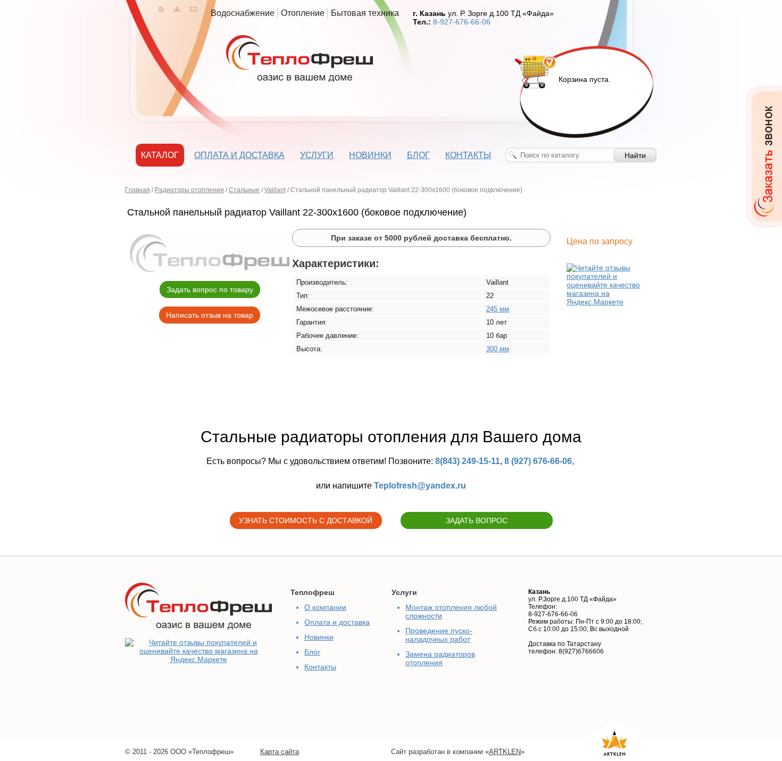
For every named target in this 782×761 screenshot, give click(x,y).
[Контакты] (193, 9)
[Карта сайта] (177, 9)
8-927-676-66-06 (461, 22)
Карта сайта (279, 752)
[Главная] (161, 9)
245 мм (497, 309)
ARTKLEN (505, 752)
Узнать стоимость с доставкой (305, 520)
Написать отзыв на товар (209, 315)
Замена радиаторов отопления (440, 658)
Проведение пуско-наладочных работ (438, 634)
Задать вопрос (477, 520)
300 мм (497, 349)
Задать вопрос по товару (210, 289)
